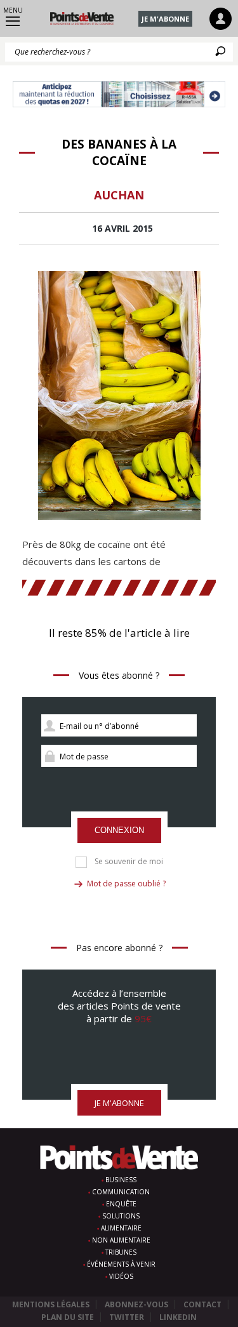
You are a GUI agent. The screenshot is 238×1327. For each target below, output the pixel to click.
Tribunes (120, 1252)
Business (120, 1179)
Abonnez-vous (136, 1304)
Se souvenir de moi (129, 862)
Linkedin (178, 1317)
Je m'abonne (165, 18)
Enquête (121, 1203)
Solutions (121, 1215)
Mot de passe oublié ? (126, 883)
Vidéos (121, 1276)
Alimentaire (121, 1228)
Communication (121, 1191)
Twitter (126, 1317)
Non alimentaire (121, 1240)
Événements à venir (121, 1264)
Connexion (119, 830)
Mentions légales (50, 1304)
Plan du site (67, 1317)
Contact (202, 1304)
